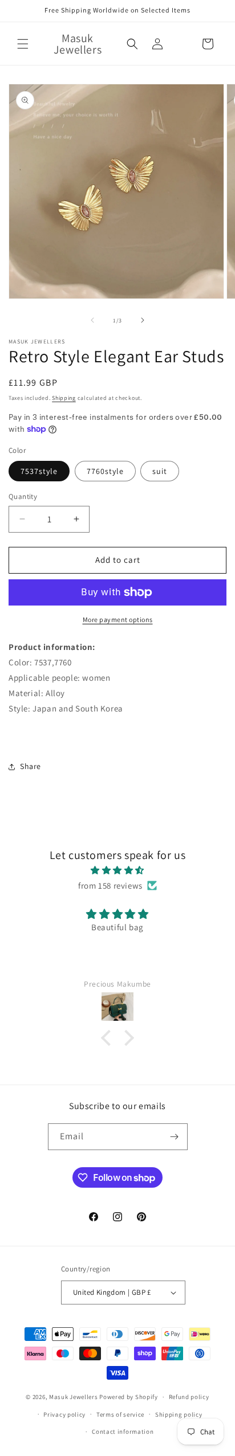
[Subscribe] (174, 1136)
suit (159, 471)
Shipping (64, 398)
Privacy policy (64, 1414)
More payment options (118, 619)
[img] (117, 870)
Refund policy (189, 1397)
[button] (22, 43)
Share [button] (30, 766)
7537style (39, 471)
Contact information (122, 1431)
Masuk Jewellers (73, 1397)
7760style (105, 471)
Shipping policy (178, 1414)
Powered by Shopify (128, 1397)
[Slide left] (92, 320)
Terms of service (120, 1414)
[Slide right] (142, 320)
